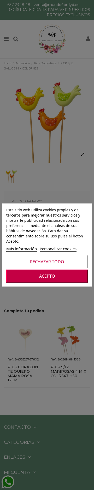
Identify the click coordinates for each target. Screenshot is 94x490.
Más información (21, 248)
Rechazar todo (47, 262)
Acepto (47, 276)
